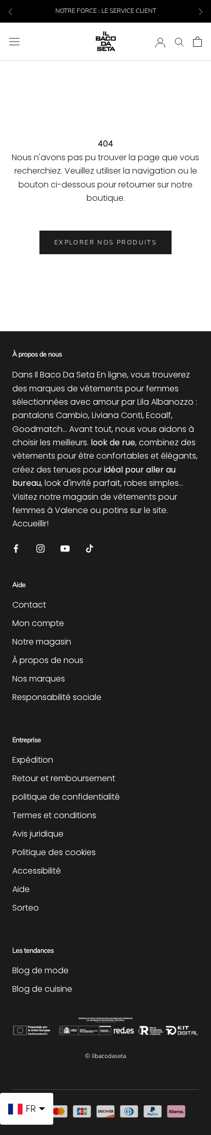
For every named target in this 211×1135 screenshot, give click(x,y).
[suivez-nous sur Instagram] (40, 548)
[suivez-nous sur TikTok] (90, 548)
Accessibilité (36, 871)
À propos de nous (47, 660)
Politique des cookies (54, 852)
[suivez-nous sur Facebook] (16, 548)
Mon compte (38, 623)
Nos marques (38, 679)
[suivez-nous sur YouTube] (65, 548)
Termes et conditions (54, 815)
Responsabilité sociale (56, 697)
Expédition (32, 760)
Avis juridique (38, 834)
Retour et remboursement (63, 778)
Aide (21, 889)
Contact (29, 605)
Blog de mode (40, 970)
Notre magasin (41, 642)
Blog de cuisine (42, 989)
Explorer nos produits (105, 242)
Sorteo (25, 908)
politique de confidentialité (66, 797)
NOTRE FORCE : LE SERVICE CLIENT (105, 11)
